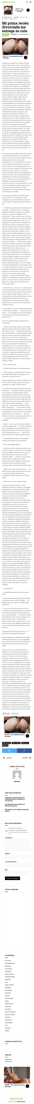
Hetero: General (9, 985)
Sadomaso (8, 1006)
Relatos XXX (8, 2)
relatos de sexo (6, 743)
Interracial (7, 993)
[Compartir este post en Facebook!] (24, 750)
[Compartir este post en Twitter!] (9, 750)
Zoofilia (7, 1030)
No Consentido (9, 998)
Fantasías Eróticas (10, 977)
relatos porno (25, 743)
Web (6, 870)
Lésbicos (7, 995)
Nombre (8, 853)
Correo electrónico (11, 861)
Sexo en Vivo (8, 1061)
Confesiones (8, 968)
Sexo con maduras (10, 1012)
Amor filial (16, 17)
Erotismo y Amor (9, 974)
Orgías (7, 1001)
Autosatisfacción (9, 963)
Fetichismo (8, 979)
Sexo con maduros (10, 1014)
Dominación (8, 971)
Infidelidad (8, 987)
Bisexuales (8, 966)
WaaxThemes (21, 1101)
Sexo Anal (8, 1009)
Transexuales (8, 1022)
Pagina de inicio (8, 17)
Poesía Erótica (9, 1003)
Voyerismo (8, 1028)
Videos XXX (8, 1059)
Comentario (9, 838)
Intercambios (8, 990)
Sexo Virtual (8, 1020)
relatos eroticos (16, 743)
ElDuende (14, 34)
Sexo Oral (7, 1017)
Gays (6, 982)
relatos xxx (5, 745)
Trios (6, 1025)
